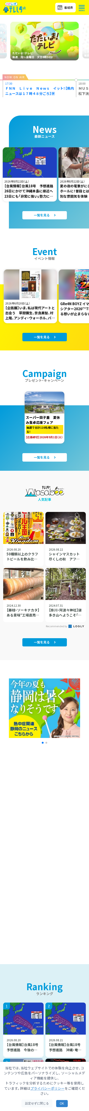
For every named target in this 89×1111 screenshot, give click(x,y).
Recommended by (57, 626)
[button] (43, 743)
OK (62, 1103)
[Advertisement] (44, 810)
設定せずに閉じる (37, 1103)
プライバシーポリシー (47, 1088)
